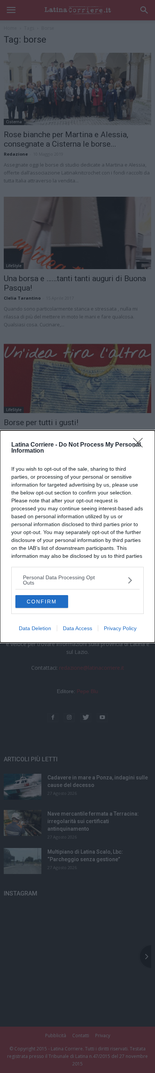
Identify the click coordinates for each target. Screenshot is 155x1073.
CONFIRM (42, 601)
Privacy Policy (120, 628)
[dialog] (77, 536)
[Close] (140, 445)
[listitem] (77, 580)
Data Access (77, 628)
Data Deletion (35, 628)
